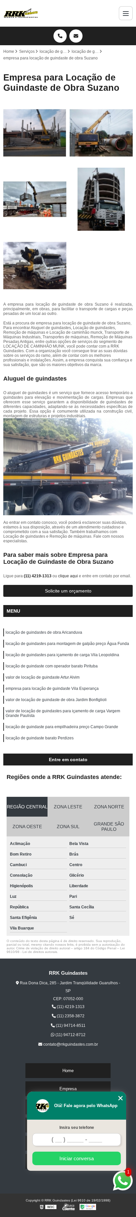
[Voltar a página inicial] (20, 13)
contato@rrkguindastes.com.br (70, 1044)
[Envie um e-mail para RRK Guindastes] (76, 36)
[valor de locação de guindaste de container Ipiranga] (34, 199)
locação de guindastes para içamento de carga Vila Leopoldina (62, 655)
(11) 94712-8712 (69, 1034)
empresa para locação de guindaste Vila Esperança (52, 688)
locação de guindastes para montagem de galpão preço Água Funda (67, 643)
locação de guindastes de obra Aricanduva (44, 632)
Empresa (68, 1088)
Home (68, 1070)
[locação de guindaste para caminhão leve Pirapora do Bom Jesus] (34, 132)
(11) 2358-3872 (70, 1016)
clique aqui (68, 576)
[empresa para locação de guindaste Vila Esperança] (101, 132)
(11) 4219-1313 (38, 576)
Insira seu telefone (76, 1127)
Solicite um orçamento (68, 590)
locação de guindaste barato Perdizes (40, 738)
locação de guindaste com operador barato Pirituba (52, 666)
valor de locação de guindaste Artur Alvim (43, 677)
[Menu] (126, 13)
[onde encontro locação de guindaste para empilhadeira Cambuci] (101, 199)
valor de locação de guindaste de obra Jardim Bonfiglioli (56, 699)
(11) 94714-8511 (70, 1025)
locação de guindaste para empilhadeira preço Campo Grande (62, 727)
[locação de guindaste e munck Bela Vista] (34, 265)
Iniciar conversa (76, 1158)
